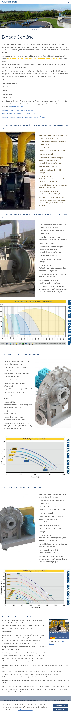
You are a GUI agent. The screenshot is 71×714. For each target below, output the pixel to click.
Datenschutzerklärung (25, 710)
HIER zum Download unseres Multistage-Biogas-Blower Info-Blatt (23, 117)
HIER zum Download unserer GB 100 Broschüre (17, 110)
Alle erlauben (60, 709)
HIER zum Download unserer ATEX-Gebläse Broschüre (19, 113)
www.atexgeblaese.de (16, 106)
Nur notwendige (60, 705)
